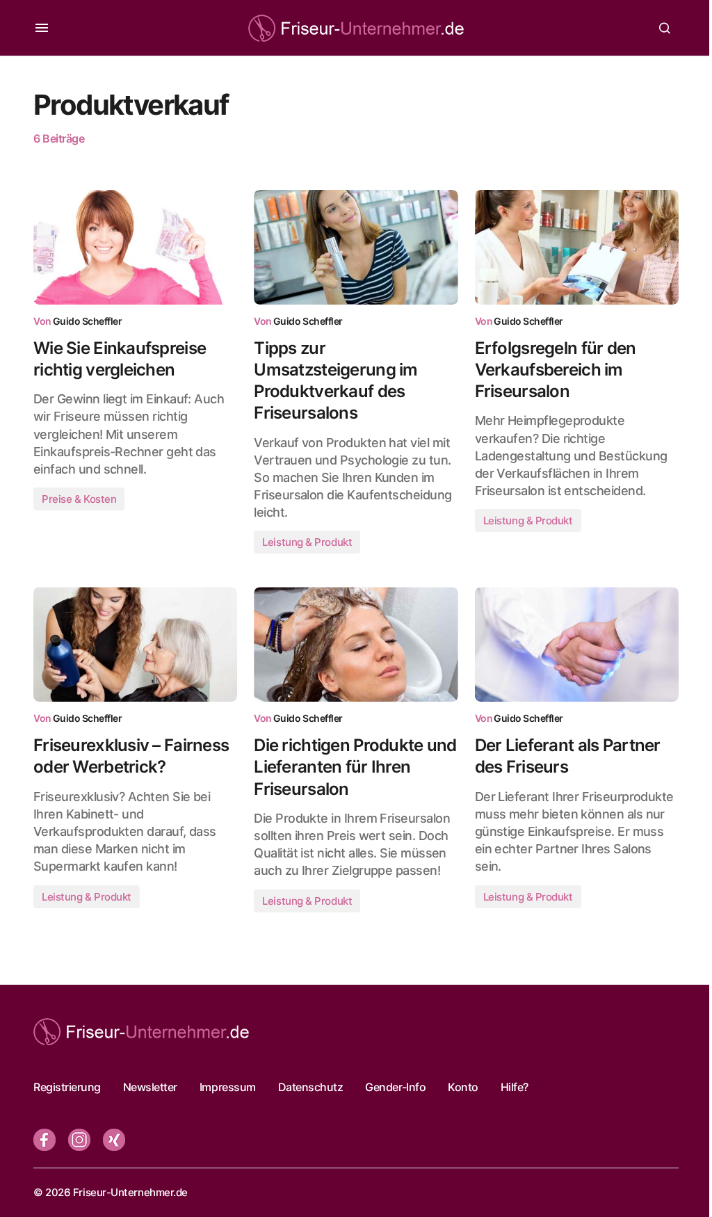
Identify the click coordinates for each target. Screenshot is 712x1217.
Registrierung (67, 1087)
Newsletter (150, 1087)
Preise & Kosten (79, 499)
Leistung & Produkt (307, 542)
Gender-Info (395, 1087)
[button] (41, 27)
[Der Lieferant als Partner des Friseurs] (577, 644)
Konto (463, 1087)
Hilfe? (514, 1087)
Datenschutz (310, 1087)
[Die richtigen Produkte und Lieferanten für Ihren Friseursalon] (356, 644)
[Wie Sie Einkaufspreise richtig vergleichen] (135, 247)
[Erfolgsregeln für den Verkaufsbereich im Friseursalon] (577, 247)
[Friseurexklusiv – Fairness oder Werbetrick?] (135, 644)
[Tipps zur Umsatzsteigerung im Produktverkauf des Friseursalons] (356, 247)
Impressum (228, 1087)
